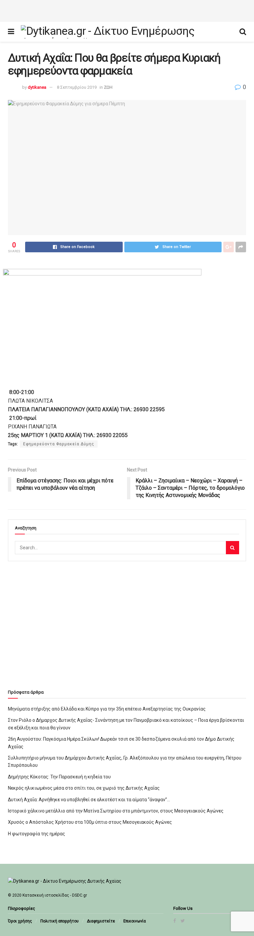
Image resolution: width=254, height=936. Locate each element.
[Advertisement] (127, 10)
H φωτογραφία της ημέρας (36, 833)
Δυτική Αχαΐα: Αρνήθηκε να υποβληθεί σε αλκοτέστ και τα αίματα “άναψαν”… (89, 799)
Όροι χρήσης (20, 921)
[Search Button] (232, 547)
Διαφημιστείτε (101, 921)
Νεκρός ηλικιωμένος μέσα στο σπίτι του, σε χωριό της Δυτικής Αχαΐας (84, 788)
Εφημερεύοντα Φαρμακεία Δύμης (58, 444)
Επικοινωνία (134, 921)
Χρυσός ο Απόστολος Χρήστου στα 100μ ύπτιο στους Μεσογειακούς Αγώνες (90, 822)
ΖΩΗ (108, 87)
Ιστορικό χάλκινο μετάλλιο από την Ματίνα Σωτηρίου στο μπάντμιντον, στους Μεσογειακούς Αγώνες (116, 810)
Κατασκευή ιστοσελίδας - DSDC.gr (54, 895)
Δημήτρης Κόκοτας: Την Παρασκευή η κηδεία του (59, 776)
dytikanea (37, 87)
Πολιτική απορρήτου (59, 921)
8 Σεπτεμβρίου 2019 (77, 87)
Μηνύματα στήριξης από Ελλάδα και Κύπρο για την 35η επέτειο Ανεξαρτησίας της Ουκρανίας (107, 709)
